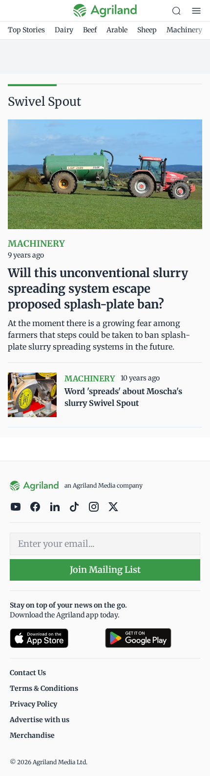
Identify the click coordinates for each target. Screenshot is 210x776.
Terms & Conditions (44, 688)
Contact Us (28, 672)
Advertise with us (39, 719)
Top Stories (26, 29)
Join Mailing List (105, 569)
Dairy (64, 29)
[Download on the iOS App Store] (53, 638)
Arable (116, 29)
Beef (90, 29)
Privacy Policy (33, 704)
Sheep (147, 29)
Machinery (184, 29)
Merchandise (32, 735)
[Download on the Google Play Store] (152, 638)
